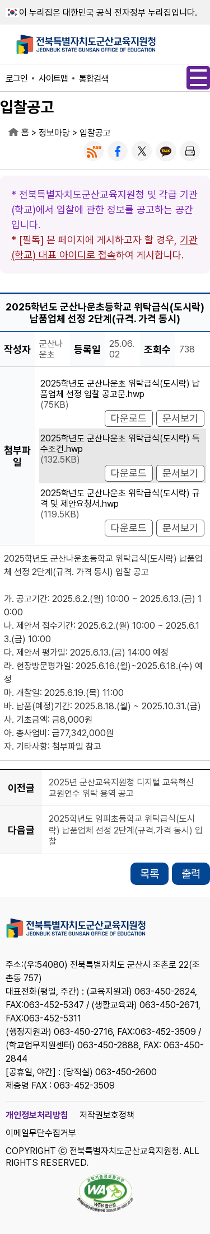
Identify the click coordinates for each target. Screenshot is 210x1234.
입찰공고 (95, 133)
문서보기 (180, 418)
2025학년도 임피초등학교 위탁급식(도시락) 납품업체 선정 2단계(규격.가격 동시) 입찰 (126, 830)
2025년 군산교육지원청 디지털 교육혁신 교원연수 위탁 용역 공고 (121, 788)
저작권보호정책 (107, 1115)
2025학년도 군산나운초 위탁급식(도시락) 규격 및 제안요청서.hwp (120, 498)
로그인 (16, 78)
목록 (149, 873)
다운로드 (129, 418)
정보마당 (54, 133)
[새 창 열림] (93, 151)
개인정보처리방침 (37, 1115)
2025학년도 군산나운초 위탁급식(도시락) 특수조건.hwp (120, 443)
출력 (190, 873)
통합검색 (93, 78)
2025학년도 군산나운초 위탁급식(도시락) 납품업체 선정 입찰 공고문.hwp (120, 388)
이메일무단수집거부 (41, 1133)
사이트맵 (53, 78)
